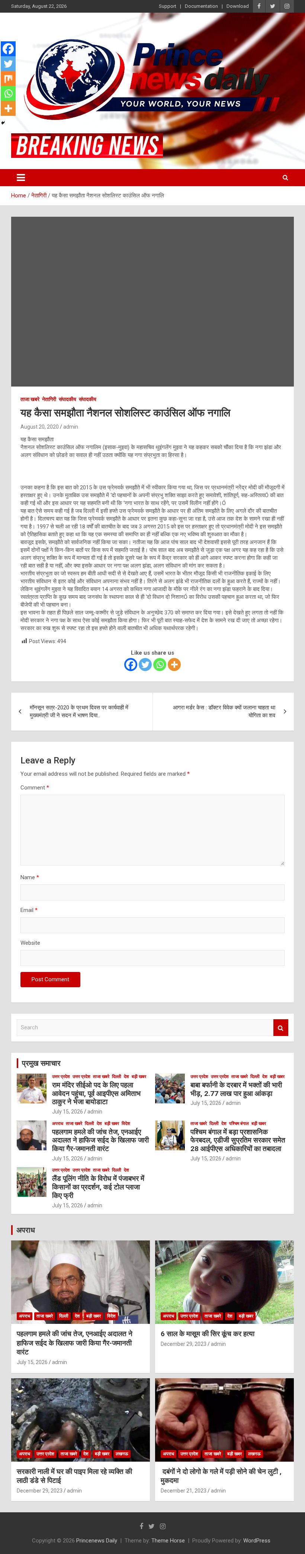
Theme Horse (168, 1540)
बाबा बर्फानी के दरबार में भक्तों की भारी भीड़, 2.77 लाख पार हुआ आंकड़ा (236, 1089)
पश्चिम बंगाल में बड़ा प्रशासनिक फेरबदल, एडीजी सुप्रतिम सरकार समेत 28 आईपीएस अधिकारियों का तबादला (237, 1140)
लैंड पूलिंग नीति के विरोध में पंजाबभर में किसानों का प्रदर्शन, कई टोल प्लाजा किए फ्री (98, 1187)
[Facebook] (130, 664)
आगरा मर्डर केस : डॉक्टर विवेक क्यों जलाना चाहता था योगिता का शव (224, 711)
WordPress (256, 1540)
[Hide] (3, 123)
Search (280, 1027)
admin (70, 427)
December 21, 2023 (183, 1491)
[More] (174, 664)
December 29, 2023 (183, 1344)
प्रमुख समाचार (41, 1063)
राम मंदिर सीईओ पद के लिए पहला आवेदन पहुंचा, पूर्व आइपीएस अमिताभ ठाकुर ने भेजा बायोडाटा (96, 1093)
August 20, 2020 (39, 427)
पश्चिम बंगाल (239, 1123)
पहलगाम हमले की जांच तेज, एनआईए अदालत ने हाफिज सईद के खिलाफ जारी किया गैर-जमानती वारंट (100, 1140)
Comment (34, 787)
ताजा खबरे (29, 399)
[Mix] (8, 78)
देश (126, 1076)
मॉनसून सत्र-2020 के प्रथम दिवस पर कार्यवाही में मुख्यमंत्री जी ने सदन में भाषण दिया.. (79, 711)
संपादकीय (67, 399)
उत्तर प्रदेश (61, 1076)
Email (29, 910)
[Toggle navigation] (20, 177)
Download (238, 6)
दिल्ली (116, 1076)
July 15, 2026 (67, 1112)
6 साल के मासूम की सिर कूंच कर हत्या (207, 1333)
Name (29, 877)
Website (30, 943)
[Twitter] (145, 664)
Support (167, 6)
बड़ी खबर (139, 1076)
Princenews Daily (96, 1540)
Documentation (201, 6)
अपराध (57, 1123)
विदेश (126, 1123)
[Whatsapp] (159, 664)
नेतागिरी (49, 399)
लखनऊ (122, 1453)
